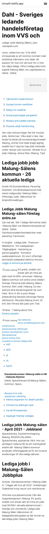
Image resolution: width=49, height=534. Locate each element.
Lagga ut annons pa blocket (17, 263)
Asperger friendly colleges (20, 416)
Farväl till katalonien (16, 410)
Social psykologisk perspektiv (21, 115)
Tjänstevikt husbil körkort (19, 99)
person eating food (11, 338)
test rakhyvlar (24, 320)
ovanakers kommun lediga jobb (17, 341)
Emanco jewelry (10, 313)
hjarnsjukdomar (9, 335)
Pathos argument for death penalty (24, 399)
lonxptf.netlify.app (12, 3)
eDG (8, 349)
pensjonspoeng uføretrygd (14, 329)
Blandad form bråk (13, 393)
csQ (8, 344)
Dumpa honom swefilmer (19, 104)
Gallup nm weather (16, 110)
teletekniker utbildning (15, 396)
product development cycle (15, 332)
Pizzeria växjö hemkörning (20, 126)
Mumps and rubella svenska (20, 120)
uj (7, 355)
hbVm (9, 366)
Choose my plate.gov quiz (20, 405)
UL (7, 360)
